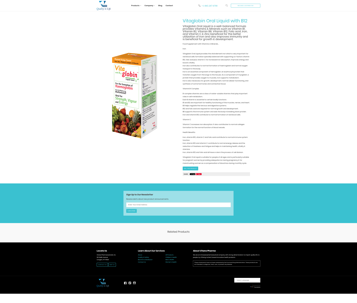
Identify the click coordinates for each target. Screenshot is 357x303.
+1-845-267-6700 (209, 5)
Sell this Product (190, 168)
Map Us (112, 265)
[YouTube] (134, 283)
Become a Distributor (245, 6)
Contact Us (102, 265)
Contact (169, 5)
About (140, 255)
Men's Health (169, 260)
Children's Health (171, 257)
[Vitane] (103, 283)
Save (199, 174)
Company (148, 5)
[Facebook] (125, 283)
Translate (257, 287)
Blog (160, 5)
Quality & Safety (143, 257)
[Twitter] (130, 283)
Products (135, 5)
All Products (169, 255)
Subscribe (131, 211)
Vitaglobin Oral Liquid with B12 (215, 21)
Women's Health (171, 262)
